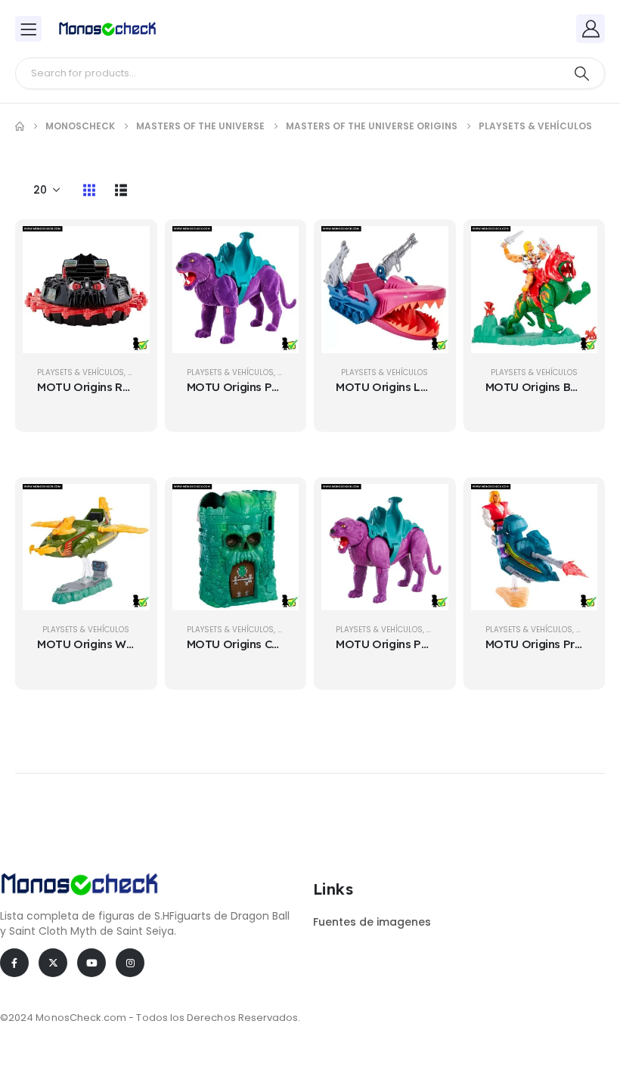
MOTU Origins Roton (92, 387)
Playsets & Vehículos (80, 372)
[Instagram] (130, 962)
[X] (53, 962)
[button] (89, 189)
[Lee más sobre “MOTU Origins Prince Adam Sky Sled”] (575, 507)
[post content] (86, 289)
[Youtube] (91, 962)
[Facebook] (14, 962)
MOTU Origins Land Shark (406, 387)
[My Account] (590, 29)
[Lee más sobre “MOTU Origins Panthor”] (426, 507)
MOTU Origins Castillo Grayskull (272, 644)
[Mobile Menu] (28, 29)
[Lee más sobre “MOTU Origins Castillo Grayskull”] (276, 507)
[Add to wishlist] (127, 286)
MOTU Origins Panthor (396, 644)
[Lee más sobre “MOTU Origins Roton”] (127, 249)
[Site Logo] (107, 28)
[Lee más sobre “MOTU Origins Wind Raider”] (127, 507)
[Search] (581, 73)
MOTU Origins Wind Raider (109, 644)
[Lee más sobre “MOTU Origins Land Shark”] (426, 249)
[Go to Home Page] (19, 126)
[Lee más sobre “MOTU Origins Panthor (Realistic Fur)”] (276, 249)
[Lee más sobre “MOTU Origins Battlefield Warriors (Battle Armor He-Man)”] (575, 249)
